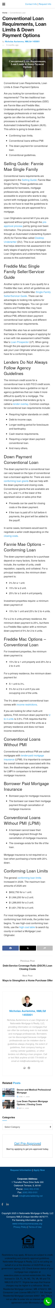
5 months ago (12, 44)
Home (4, 12)
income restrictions (27, 704)
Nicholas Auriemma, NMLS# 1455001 (22, 41)
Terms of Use (35, 1226)
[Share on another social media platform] (45, 948)
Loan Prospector (20, 342)
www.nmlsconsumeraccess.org (27, 1223)
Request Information (21, 1170)
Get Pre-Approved (27, 1143)
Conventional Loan (18, 12)
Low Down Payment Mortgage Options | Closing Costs (32, 1103)
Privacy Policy (20, 1226)
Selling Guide (29, 180)
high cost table (27, 927)
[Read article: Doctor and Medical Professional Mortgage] (8, 1092)
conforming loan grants (16, 481)
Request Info (45, 3)
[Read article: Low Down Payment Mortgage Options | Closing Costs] (8, 1104)
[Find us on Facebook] (2, 1204)
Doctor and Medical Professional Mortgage (34, 1091)
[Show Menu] (3, 4)
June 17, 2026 (24, 1097)
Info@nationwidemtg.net (31, 1195)
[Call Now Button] (48, 1301)
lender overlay (20, 404)
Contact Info (31, 3)
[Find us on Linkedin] (7, 1204)
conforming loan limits (29, 877)
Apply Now (39, 1170)
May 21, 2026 (23, 1108)
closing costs (11, 536)
